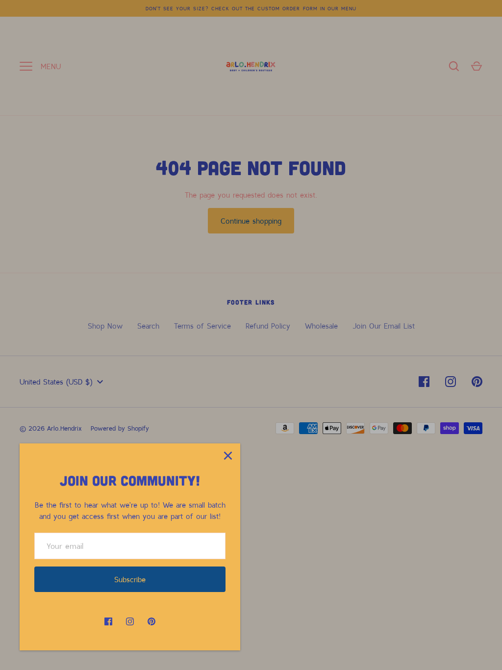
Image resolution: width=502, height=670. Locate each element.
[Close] (228, 455)
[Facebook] (108, 621)
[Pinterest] (151, 621)
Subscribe (130, 579)
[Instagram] (130, 621)
